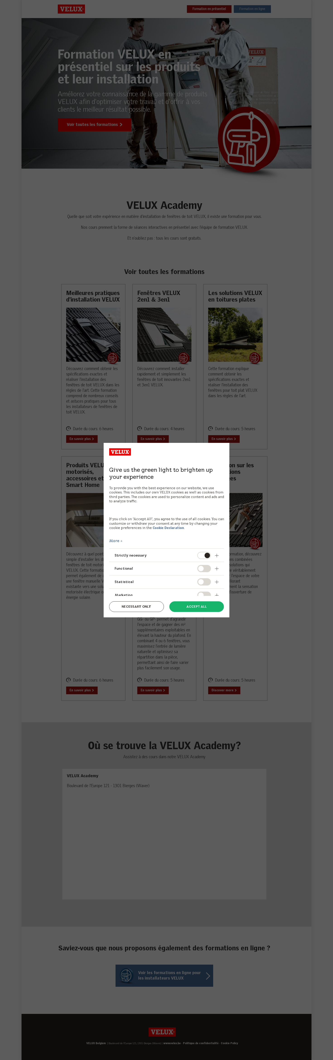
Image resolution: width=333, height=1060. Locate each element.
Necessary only (136, 606)
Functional (124, 568)
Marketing (124, 595)
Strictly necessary (131, 555)
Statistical (124, 582)
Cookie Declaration (168, 528)
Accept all (196, 606)
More (114, 541)
